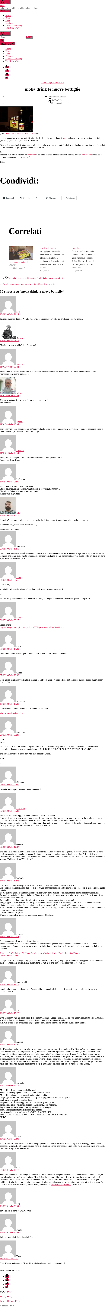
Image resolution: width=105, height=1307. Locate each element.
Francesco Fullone (58, 97)
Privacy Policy (6, 1296)
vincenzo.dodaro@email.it (11, 713)
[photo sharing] (16, 131)
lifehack (60, 82)
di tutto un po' (47, 82)
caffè (27, 278)
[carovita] (84, 259)
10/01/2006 (57, 100)
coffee (33, 278)
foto (55, 82)
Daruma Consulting (13, 25)
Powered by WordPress (10, 1301)
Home (8, 15)
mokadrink (58, 278)
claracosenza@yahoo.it (61, 1184)
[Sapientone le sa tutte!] (21, 253)
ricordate (64, 138)
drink (39, 278)
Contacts (9, 23)
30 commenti (56, 103)
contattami (86, 155)
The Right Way (12, 28)
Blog (7, 18)
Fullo (2, 5)
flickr (45, 278)
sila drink (32, 155)
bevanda (12, 278)
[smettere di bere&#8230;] (52, 259)
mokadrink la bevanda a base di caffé (20, 133)
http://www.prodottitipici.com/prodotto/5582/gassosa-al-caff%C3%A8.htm (32, 627)
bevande (20, 278)
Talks (7, 20)
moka (50, 278)
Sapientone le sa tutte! (18, 262)
